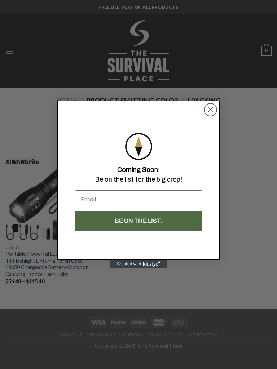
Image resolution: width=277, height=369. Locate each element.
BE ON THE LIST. (138, 221)
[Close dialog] (210, 109)
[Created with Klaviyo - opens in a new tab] (138, 264)
